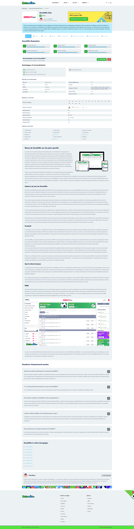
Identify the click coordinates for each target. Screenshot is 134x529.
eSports (89, 506)
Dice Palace (64, 501)
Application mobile (93, 36)
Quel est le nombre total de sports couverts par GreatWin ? (41, 371)
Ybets (62, 498)
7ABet (62, 508)
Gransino (63, 513)
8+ (86, 107)
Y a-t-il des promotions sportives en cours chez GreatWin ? (41, 386)
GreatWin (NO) (29, 466)
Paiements (84, 2)
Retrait (53, 36)
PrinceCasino (64, 516)
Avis (29, 36)
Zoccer (62, 511)
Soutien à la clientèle (78, 36)
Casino (45, 36)
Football (89, 498)
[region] (44, 72)
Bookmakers (55, 2)
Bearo (62, 519)
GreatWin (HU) (29, 463)
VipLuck (63, 506)
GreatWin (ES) (28, 455)
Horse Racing (91, 503)
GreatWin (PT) (28, 460)
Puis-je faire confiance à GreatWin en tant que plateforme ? (41, 398)
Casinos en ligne (64, 495)
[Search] (110, 2)
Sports (65, 2)
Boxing (55, 138)
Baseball (56, 134)
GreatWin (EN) (28, 446)
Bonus (36, 36)
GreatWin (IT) (28, 449)
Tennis (89, 511)
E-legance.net (109, 527)
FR (106, 2)
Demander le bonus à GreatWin (79, 19)
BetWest (63, 503)
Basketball (85, 134)
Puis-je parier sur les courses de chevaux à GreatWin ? (40, 429)
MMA (89, 501)
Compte (105, 36)
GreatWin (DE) (28, 457)
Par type (75, 2)
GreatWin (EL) (28, 452)
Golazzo (63, 521)
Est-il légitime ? (64, 36)
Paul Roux (50, 19)
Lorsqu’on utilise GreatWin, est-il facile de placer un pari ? (41, 413)
